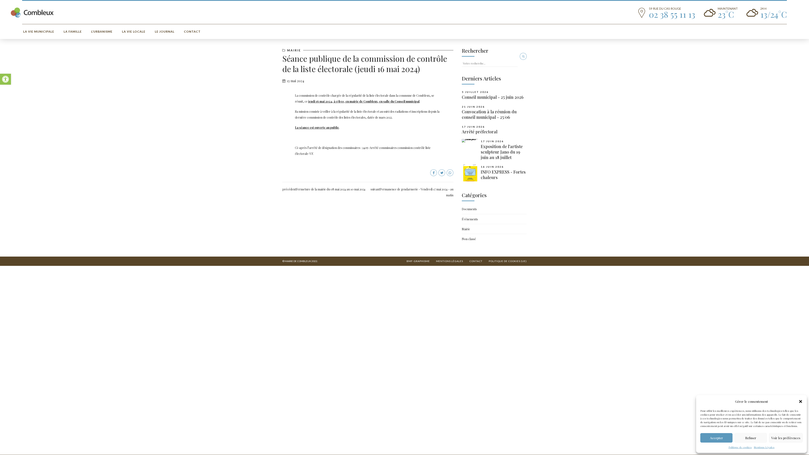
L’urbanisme (102, 31)
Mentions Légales (764, 447)
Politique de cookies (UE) (508, 261)
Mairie (294, 50)
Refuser (750, 438)
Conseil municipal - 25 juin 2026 (493, 97)
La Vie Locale (133, 31)
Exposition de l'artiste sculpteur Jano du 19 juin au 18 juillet (502, 151)
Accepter (716, 438)
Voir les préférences (785, 438)
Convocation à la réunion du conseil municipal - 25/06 (489, 114)
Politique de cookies (740, 447)
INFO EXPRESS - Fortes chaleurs (503, 174)
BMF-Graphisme (418, 261)
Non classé (469, 239)
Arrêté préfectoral (479, 131)
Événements (470, 219)
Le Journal (164, 31)
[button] (5, 79)
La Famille (73, 31)
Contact (192, 31)
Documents (469, 209)
